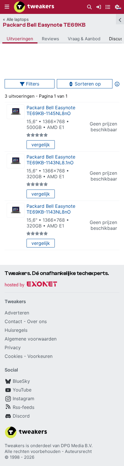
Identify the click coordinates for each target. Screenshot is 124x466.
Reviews (50, 38)
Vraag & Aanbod (84, 38)
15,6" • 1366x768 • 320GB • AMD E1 (48, 173)
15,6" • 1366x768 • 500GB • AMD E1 (48, 124)
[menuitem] (89, 7)
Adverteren (17, 313)
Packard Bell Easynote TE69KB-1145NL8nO (51, 110)
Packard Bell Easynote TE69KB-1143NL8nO (51, 209)
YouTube (22, 390)
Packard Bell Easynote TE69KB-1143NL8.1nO (51, 159)
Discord (21, 416)
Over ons (37, 321)
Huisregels (16, 330)
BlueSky (21, 381)
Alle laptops (18, 19)
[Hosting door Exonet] (31, 285)
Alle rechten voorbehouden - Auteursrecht (48, 451)
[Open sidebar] (120, 19)
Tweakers (15, 445)
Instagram (23, 398)
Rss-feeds (23, 407)
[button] (7, 7)
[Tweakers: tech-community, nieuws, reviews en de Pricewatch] (34, 7)
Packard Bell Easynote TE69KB (44, 24)
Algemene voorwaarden (31, 339)
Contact (13, 321)
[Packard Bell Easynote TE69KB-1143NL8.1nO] (15, 161)
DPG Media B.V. (77, 445)
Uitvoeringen (20, 38)
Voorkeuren (39, 356)
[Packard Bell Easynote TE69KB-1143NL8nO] (15, 210)
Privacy (13, 347)
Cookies (13, 356)
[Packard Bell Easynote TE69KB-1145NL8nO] (15, 112)
